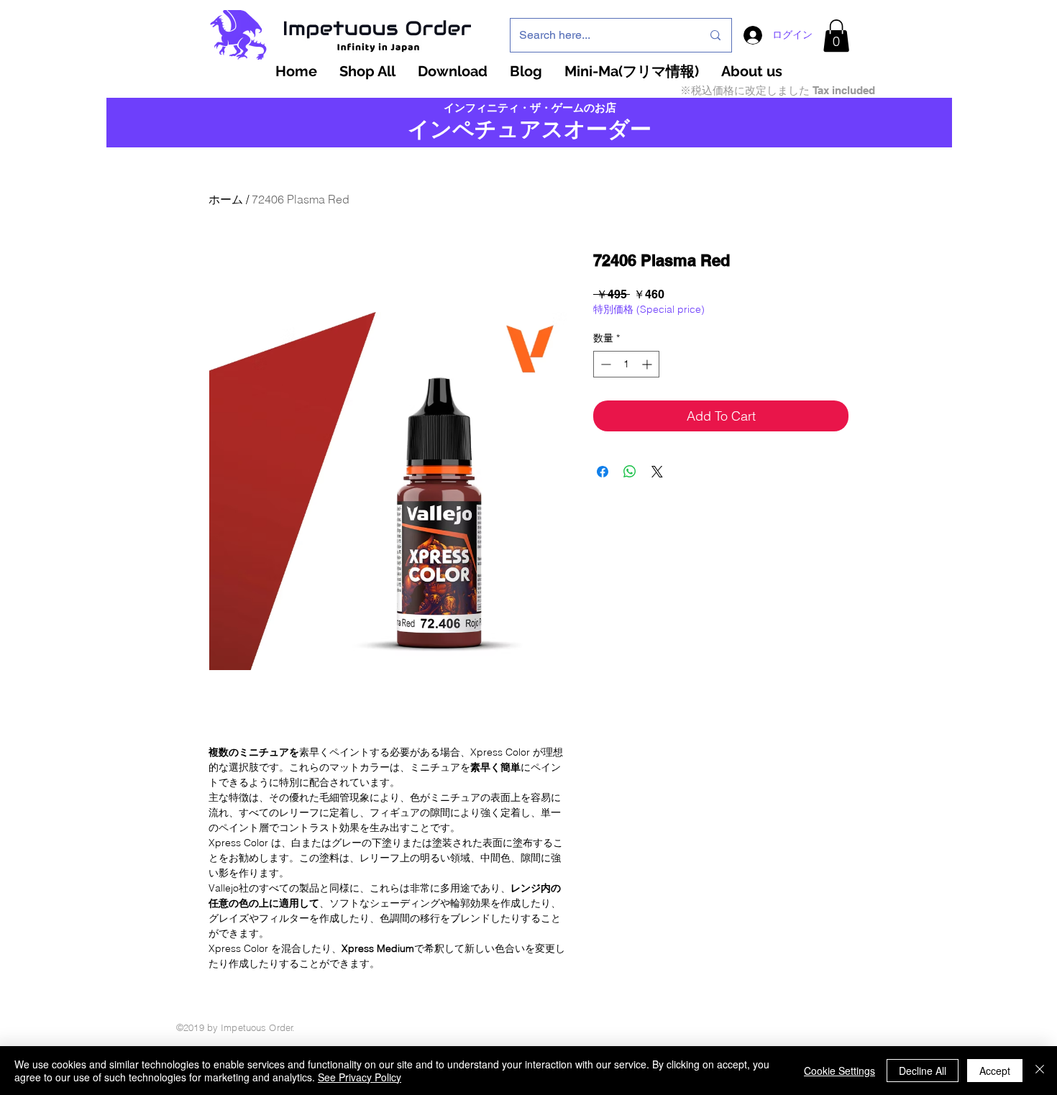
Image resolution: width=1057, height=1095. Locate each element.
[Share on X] (657, 471)
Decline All (922, 1070)
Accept (994, 1070)
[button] (836, 35)
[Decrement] (604, 364)
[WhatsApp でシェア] (630, 471)
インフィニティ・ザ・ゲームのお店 (530, 107)
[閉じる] (1039, 1070)
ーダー (618, 129)
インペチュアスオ (497, 129)
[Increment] (648, 364)
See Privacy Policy (359, 1077)
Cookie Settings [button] (839, 1070)
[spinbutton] (626, 364)
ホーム (226, 199)
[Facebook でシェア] (602, 471)
